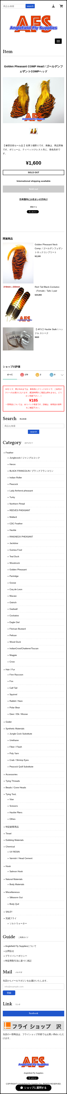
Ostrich (13, 602)
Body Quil (14, 904)
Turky (12, 497)
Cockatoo (14, 615)
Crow (12, 661)
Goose (13, 583)
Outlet (9, 722)
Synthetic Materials (15, 728)
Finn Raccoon (16, 674)
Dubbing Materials (15, 840)
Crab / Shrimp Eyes (19, 760)
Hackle (13, 530)
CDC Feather (16, 523)
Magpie (13, 655)
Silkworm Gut (16, 897)
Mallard (13, 517)
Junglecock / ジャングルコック (25, 457)
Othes (12, 819)
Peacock (14, 484)
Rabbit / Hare (16, 701)
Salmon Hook (16, 871)
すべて (10, 375)
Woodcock (15, 563)
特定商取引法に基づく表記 (18, 960)
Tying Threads (13, 781)
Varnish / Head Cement (21, 858)
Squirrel (13, 694)
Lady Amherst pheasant (21, 490)
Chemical (10, 846)
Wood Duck (15, 642)
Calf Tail (13, 688)
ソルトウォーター (18, 923)
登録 (9, 993)
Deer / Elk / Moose (19, 714)
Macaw (13, 596)
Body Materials (17, 884)
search (30, 6)
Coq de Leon (16, 589)
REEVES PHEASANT (20, 510)
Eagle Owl (14, 622)
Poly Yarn (14, 753)
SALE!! (9, 911)
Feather (9, 452)
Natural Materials (14, 879)
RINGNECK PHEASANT (21, 536)
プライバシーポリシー (16, 956)
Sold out (33, 189)
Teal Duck (14, 556)
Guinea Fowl (16, 550)
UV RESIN (15, 851)
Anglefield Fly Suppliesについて (20, 946)
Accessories (11, 774)
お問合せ (9, 951)
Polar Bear (15, 707)
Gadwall (13, 609)
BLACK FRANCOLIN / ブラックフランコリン (31, 471)
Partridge (14, 576)
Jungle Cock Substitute (21, 733)
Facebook (33, 1013)
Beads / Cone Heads (16, 787)
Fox (11, 681)
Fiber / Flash (16, 747)
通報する (33, 207)
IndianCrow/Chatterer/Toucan (24, 648)
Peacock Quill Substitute (21, 766)
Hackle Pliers (16, 812)
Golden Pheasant (18, 569)
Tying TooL (11, 794)
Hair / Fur (10, 669)
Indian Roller (16, 477)
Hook (8, 866)
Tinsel (8, 833)
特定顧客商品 (12, 827)
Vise (12, 799)
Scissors (14, 806)
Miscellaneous (13, 892)
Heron (13, 464)
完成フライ (11, 918)
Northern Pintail (17, 503)
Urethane (14, 740)
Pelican (13, 635)
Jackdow (14, 543)
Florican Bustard (18, 629)
